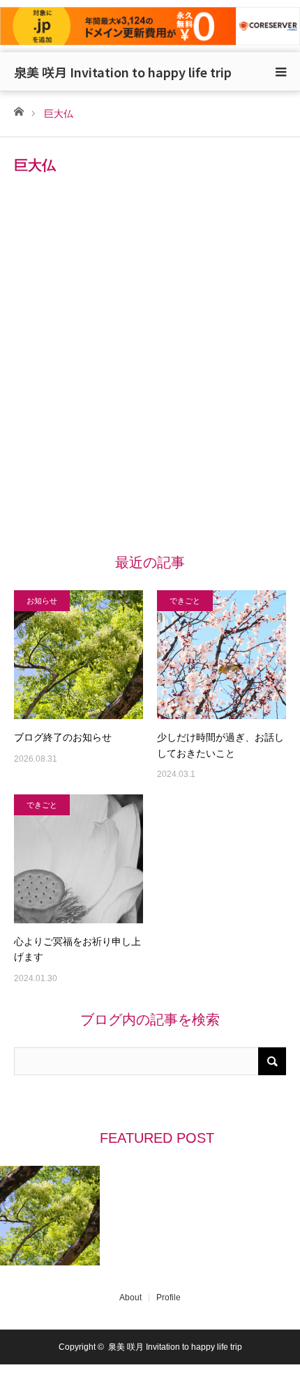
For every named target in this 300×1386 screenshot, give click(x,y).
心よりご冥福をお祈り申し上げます (77, 949)
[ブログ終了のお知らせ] (78, 654)
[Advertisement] (150, 378)
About (130, 1297)
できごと (185, 600)
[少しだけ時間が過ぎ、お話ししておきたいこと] (221, 654)
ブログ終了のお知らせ (63, 737)
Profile (168, 1297)
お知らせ (42, 600)
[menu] (280, 71)
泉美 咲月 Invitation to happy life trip (123, 72)
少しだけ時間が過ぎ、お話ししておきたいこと (220, 745)
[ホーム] (18, 110)
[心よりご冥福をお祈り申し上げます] (78, 858)
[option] (50, 1215)
